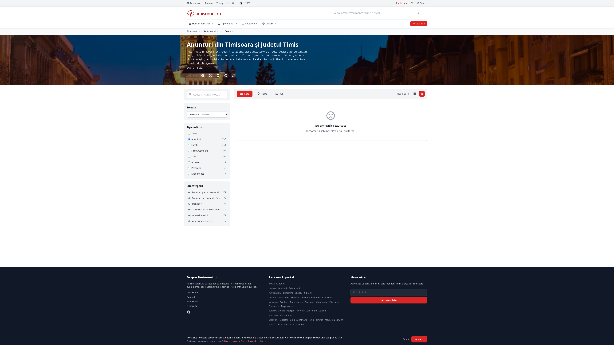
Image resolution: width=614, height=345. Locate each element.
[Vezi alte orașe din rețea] (199, 31)
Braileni (284, 302)
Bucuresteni (296, 302)
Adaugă (420, 23)
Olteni (300, 310)
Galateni (295, 297)
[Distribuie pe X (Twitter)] (210, 75)
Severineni (311, 310)
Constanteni (286, 315)
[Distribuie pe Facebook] (203, 75)
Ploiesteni (274, 306)
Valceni (323, 310)
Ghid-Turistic (316, 319)
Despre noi (192, 292)
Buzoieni (309, 302)
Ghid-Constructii (298, 319)
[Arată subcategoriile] (232, 31)
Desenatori (282, 324)
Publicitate (402, 3)
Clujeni (298, 292)
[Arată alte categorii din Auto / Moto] (221, 31)
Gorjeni (291, 310)
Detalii (406, 339)
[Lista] (422, 94)
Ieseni (305, 297)
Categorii (250, 23)
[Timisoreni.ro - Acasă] (205, 13)
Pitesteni (334, 302)
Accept (419, 339)
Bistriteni (288, 292)
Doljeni (281, 310)
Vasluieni (315, 297)
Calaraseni (321, 302)
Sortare (191, 107)
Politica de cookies (230, 341)
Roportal (283, 319)
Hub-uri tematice (201, 23)
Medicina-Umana (334, 319)
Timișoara (192, 31)
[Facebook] (189, 312)
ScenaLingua (297, 324)
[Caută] (418, 13)
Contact (191, 297)
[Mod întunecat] (412, 3)
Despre (269, 23)
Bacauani (284, 297)
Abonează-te (389, 300)
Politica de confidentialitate (253, 341)
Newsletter (192, 305)
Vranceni (327, 297)
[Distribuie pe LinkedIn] (218, 75)
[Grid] (415, 94)
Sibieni (308, 292)
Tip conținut (227, 23)
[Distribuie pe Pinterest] (226, 75)
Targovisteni (287, 306)
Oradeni (282, 288)
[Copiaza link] (233, 75)
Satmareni (294, 288)
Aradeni (280, 283)
